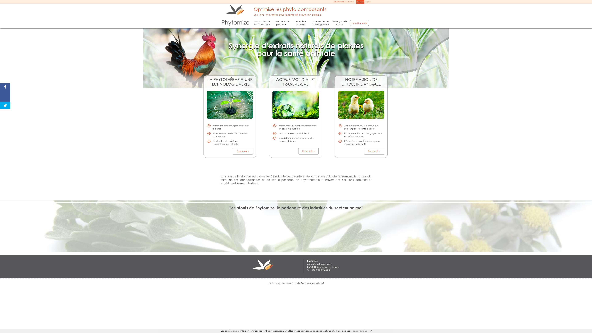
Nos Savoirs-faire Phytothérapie (262, 23)
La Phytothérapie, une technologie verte (230, 81)
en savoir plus (360, 330)
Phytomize (312, 260)
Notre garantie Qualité (340, 23)
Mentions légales (276, 283)
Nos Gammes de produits (281, 23)
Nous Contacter (359, 23)
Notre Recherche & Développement (320, 23)
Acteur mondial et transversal (295, 81)
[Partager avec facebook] (5, 86)
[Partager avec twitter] (5, 105)
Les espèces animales (300, 23)
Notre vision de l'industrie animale (361, 81)
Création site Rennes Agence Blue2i (306, 283)
